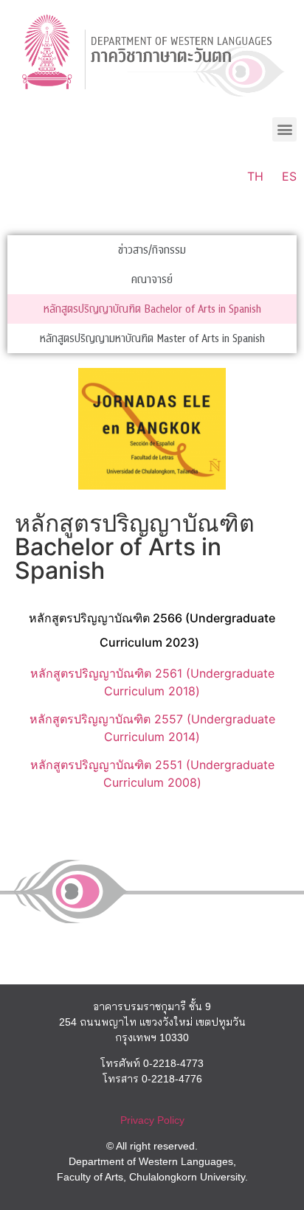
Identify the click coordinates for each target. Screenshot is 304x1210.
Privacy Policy (152, 1120)
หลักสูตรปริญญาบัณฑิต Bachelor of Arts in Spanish (152, 309)
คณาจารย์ (152, 279)
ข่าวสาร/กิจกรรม (152, 250)
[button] (284, 129)
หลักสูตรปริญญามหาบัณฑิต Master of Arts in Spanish (152, 338)
